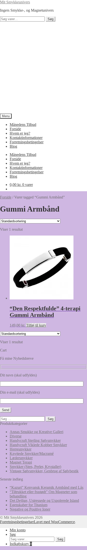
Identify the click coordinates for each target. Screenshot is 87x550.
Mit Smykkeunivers (15, 2)
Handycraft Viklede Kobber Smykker (38, 445)
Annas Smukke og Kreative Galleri (36, 432)
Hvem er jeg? (20, 133)
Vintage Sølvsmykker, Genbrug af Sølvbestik (44, 471)
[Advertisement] (43, 67)
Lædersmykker (21, 458)
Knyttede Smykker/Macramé (32, 453)
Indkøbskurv (21, 544)
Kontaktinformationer (26, 138)
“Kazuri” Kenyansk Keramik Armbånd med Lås (46, 487)
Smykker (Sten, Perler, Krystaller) (35, 467)
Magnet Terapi (21, 462)
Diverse (16, 436)
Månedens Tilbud (23, 124)
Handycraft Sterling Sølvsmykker (35, 440)
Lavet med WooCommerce (54, 522)
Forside (15, 129)
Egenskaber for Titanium (28, 505)
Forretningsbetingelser (27, 142)
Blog (13, 146)
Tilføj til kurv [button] (36, 325)
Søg (50, 19)
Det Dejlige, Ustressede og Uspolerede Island (44, 500)
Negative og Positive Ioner (30, 509)
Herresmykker (20, 449)
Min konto (18, 530)
